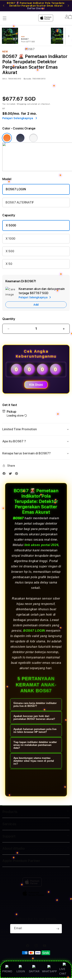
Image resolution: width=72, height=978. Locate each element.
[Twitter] (11, 474)
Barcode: (27, 78)
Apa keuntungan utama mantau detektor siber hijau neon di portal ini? (33, 761)
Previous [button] (4, 6)
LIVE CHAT (62, 971)
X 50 (9, 264)
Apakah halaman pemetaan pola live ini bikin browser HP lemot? (34, 730)
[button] (36, 429)
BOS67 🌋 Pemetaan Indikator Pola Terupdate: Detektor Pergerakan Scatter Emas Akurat (36, 6)
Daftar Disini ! (36, 8)
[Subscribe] (57, 928)
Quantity (8, 319)
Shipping (21, 104)
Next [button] (68, 6)
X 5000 (11, 225)
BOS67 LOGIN (16, 189)
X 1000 (10, 238)
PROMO (7, 971)
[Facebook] (5, 474)
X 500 (10, 251)
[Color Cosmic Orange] (7, 137)
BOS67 (18, 518)
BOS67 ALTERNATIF (20, 202)
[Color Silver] (33, 138)
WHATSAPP (49, 971)
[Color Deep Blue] (20, 138)
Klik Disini (36, 384)
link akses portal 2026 (41, 545)
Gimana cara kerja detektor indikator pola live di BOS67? (35, 704)
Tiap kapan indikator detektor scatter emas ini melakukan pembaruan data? (35, 745)
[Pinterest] (17, 474)
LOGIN (21, 971)
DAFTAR (34, 971)
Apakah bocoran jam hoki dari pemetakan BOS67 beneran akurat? (34, 717)
